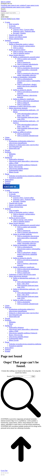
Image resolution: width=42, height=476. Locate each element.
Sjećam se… (11, 187)
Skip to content (5, 2)
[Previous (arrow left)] (1, 474)
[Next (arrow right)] (3, 474)
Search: (9, 376)
